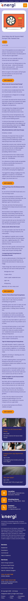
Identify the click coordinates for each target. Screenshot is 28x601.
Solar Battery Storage (7, 568)
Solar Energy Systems (7, 563)
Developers (11, 1)
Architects (17, 1)
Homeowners (5, 1)
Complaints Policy (21, 597)
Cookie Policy (12, 597)
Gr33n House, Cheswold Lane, (9, 582)
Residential (4, 548)
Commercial (4, 553)
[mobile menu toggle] (25, 5)
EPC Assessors (23, 1)
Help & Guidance (6, 555)
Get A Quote (8, 80)
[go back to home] (8, 517)
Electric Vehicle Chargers (8, 570)
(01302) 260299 (12, 507)
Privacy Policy (3, 597)
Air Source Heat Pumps (7, 565)
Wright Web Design (17, 593)
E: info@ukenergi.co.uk (14, 509)
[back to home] (8, 5)
